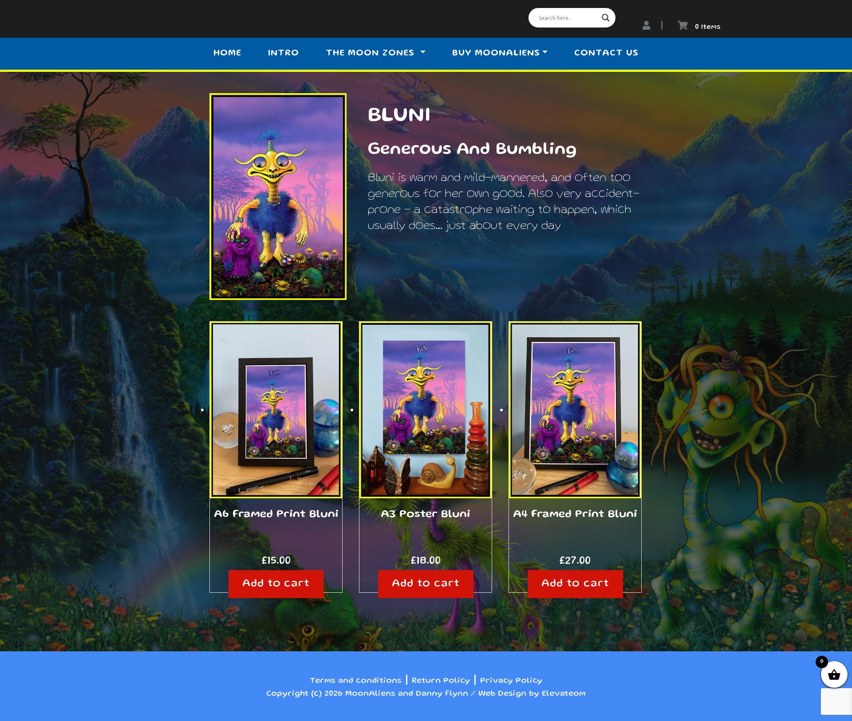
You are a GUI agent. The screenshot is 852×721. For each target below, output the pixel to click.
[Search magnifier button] (606, 18)
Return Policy (441, 681)
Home (227, 54)
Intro (283, 54)
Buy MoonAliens (496, 54)
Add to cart (276, 584)
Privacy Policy (511, 681)
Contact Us (606, 54)
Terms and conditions (356, 681)
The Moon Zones (372, 54)
